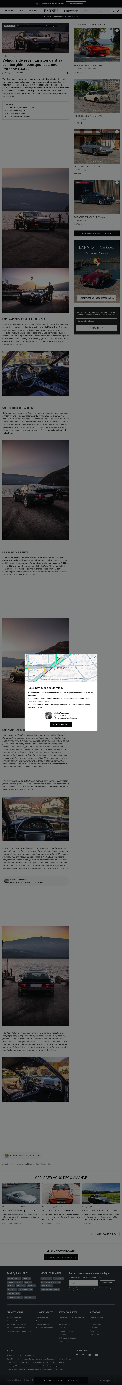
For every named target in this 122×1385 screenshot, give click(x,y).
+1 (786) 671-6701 (63, 716)
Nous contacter (60, 724)
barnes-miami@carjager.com (67, 718)
